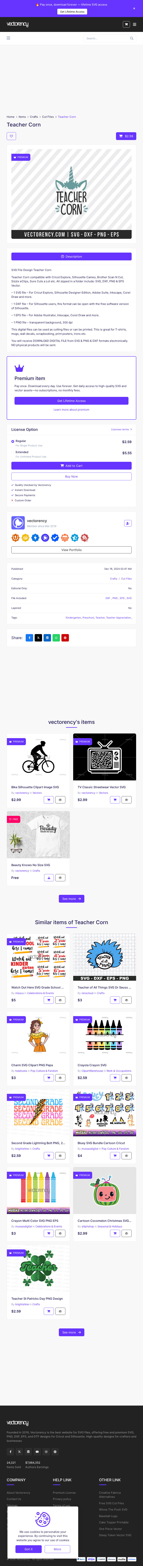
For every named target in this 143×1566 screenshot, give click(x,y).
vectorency (22, 792)
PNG (115, 598)
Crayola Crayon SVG (92, 1065)
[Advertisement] (71, 80)
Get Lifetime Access (72, 11)
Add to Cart (73, 466)
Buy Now (71, 476)
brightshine (22, 1148)
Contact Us (14, 1499)
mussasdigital (90, 1148)
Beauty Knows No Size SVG (30, 865)
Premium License (64, 1492)
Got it (29, 1549)
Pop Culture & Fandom (44, 1070)
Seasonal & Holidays (110, 1226)
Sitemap (12, 1505)
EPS (122, 598)
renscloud (87, 993)
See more (69, 899)
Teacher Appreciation (118, 617)
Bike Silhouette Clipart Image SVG (35, 787)
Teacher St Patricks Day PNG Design (37, 1298)
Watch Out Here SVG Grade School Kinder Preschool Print (38, 987)
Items (22, 117)
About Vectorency (18, 1492)
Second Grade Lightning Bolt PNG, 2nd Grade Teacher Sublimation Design (38, 1143)
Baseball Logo (108, 1516)
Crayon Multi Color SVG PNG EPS (34, 1221)
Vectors (37, 792)
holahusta (21, 1070)
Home (11, 117)
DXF (108, 598)
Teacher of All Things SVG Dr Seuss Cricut (105, 987)
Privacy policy (62, 1499)
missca (19, 993)
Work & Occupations (119, 1070)
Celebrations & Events (40, 993)
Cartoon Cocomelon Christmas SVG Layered (105, 1221)
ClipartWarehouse (92, 1070)
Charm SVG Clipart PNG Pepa (32, 1065)
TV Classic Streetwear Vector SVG (102, 787)
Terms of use (61, 1505)
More (57, 1549)
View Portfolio (71, 550)
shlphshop (88, 1226)
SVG (129, 598)
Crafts (34, 117)
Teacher (100, 617)
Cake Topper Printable (114, 1522)
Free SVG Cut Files (111, 1503)
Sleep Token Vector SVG (115, 1535)
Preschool (88, 617)
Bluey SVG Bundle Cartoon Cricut (101, 1143)
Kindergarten (73, 617)
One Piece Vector (110, 1529)
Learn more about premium (71, 409)
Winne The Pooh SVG (113, 1509)
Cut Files (48, 117)
